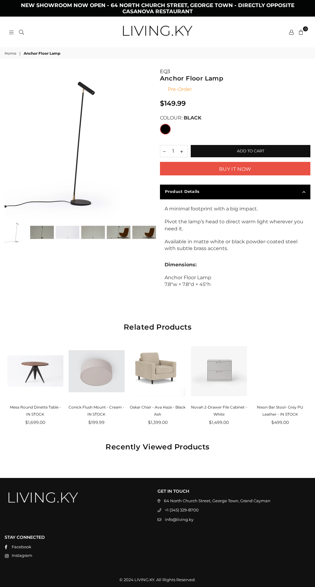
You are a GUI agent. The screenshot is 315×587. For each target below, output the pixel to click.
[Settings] (291, 32)
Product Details (182, 191)
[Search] (21, 32)
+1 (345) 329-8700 (182, 509)
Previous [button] (10, 143)
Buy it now (235, 169)
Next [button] (150, 143)
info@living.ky (179, 519)
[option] (80, 143)
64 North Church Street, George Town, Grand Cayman (217, 500)
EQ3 (165, 71)
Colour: (180, 118)
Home (10, 53)
